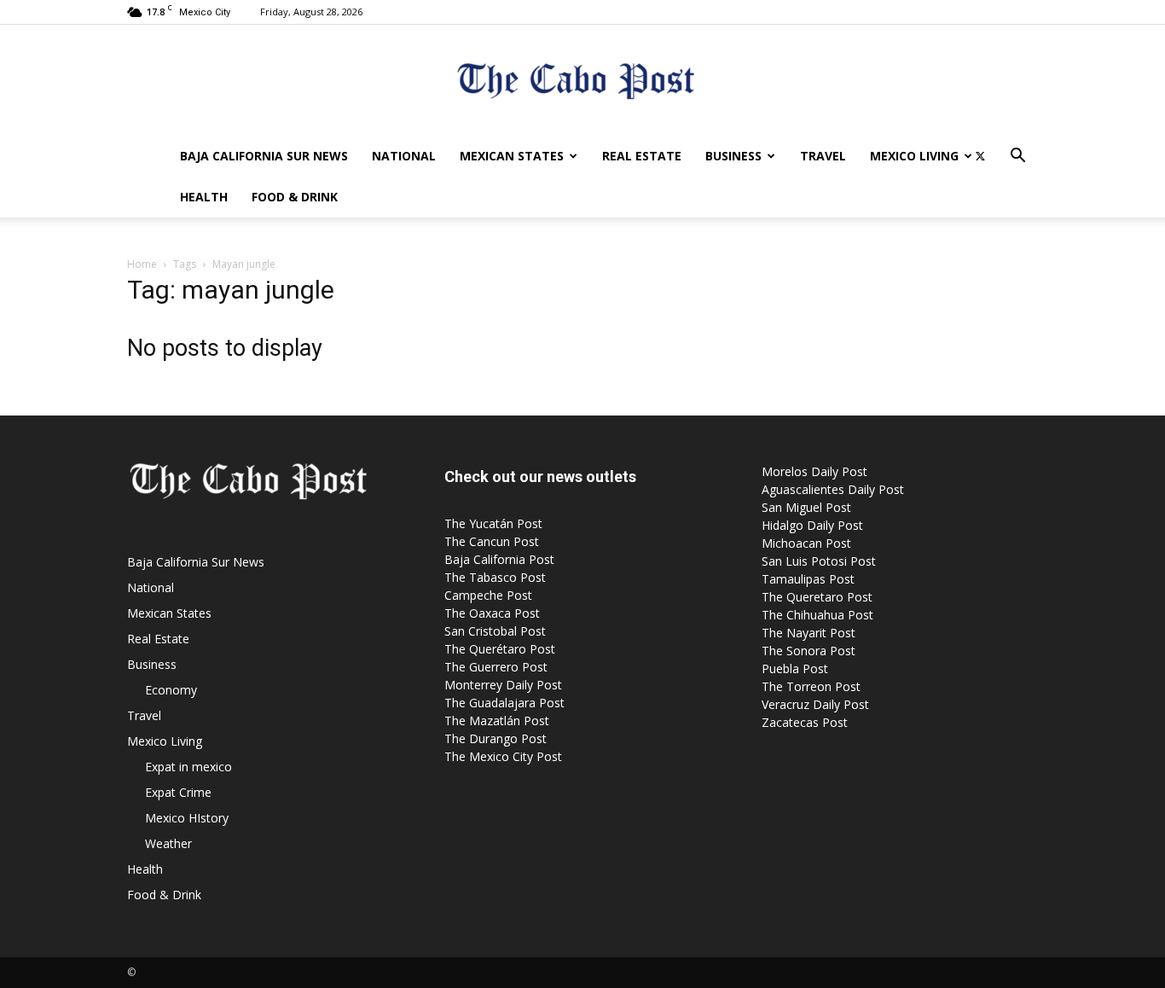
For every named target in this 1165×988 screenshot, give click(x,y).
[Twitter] (980, 156)
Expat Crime (178, 792)
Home (142, 264)
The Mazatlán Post (496, 720)
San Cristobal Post (495, 631)
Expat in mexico (188, 766)
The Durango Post (495, 738)
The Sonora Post (808, 650)
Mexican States (512, 156)
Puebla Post (795, 668)
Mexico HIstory (187, 818)
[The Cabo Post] (582, 81)
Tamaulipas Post (808, 579)
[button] (1017, 157)
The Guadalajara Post (504, 703)
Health (204, 197)
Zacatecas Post (805, 722)
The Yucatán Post (493, 523)
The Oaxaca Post (492, 613)
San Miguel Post (806, 507)
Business (733, 156)
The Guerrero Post (496, 667)
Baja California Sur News (264, 156)
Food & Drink (295, 197)
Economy (171, 690)
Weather (168, 843)
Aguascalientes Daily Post (833, 489)
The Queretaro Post (817, 597)
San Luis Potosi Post (819, 561)
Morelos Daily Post (814, 471)
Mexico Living (914, 156)
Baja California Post (499, 559)
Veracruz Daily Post (815, 704)
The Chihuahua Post (817, 615)
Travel (823, 156)
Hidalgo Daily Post (812, 525)
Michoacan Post (806, 543)
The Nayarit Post (808, 633)
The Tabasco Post (495, 577)
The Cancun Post (491, 541)
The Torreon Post (811, 686)
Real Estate (641, 156)
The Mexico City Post (503, 756)
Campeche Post (488, 595)
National (404, 156)
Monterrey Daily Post (503, 685)
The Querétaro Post (499, 649)
